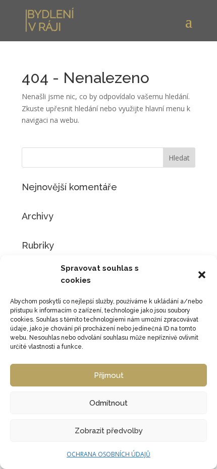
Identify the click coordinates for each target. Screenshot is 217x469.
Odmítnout (108, 403)
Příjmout (109, 375)
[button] (202, 275)
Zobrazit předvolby (109, 430)
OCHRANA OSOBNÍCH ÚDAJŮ (108, 454)
